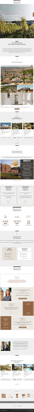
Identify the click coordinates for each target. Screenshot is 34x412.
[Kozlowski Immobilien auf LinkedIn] (19, 405)
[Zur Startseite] (17, 1)
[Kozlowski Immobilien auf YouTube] (17, 405)
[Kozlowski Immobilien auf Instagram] (15, 405)
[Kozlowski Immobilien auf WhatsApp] (21, 405)
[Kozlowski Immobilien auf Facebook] (13, 405)
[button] (29, 1)
